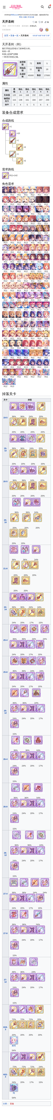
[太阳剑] (12, 140)
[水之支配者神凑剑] (38, 914)
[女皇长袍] (22, 597)
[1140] (19, 266)
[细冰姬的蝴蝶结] (16, 835)
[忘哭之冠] (31, 406)
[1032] (5, 199)
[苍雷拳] (14, 612)
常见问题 (31, 17)
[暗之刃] (14, 453)
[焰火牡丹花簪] (15, 740)
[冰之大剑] (40, 438)
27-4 (5, 894)
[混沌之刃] (39, 597)
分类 (5, 1104)
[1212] (32, 305)
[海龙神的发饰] (15, 787)
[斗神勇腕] (24, 629)
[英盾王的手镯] (34, 629)
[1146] (32, 276)
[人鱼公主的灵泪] (16, 502)
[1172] (46, 285)
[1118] (19, 257)
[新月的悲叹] (40, 1024)
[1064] (39, 218)
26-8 (5, 807)
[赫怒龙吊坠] (40, 644)
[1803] (32, 362)
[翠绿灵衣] (40, 612)
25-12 (5, 712)
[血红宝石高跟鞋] (38, 787)
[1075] (12, 238)
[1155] (46, 276)
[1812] (46, 372)
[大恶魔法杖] (31, 612)
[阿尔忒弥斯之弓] (26, 517)
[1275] (32, 353)
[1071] (39, 228)
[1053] (39, 209)
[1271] (12, 353)
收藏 (25, 17)
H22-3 (5, 1075)
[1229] (46, 314)
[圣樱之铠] (14, 549)
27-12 (5, 981)
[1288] (46, 353)
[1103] (12, 247)
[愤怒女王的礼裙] (36, 692)
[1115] (32, 247)
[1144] (46, 266)
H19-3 (5, 1028)
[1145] (19, 276)
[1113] (25, 247)
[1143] (39, 266)
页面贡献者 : (6, 30)
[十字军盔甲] (33, 453)
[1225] (25, 314)
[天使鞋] (22, 1024)
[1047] (39, 199)
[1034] (19, 199)
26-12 (5, 854)
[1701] (12, 362)
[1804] (5, 372)
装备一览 (14, 35)
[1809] (25, 372)
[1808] (19, 372)
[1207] (46, 295)
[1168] (25, 285)
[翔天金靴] (22, 962)
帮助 (20, 17)
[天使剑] (12, 154)
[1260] (12, 343)
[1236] (19, 324)
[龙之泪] (14, 421)
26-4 (5, 759)
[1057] (46, 209)
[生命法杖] (39, 1009)
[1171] (32, 285)
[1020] (19, 190)
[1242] (25, 324)
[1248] (5, 333)
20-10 (5, 521)
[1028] (25, 190)
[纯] (14, 1087)
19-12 (5, 449)
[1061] (32, 218)
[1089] (32, 238)
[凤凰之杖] (22, 421)
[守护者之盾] (23, 533)
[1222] (5, 314)
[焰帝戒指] (22, 612)
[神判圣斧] (22, 406)
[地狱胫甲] (22, 644)
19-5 (5, 417)
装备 (12, 1104)
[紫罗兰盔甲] (43, 453)
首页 (6, 35)
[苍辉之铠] (22, 438)
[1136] (5, 266)
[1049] (5, 209)
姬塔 (14, 1045)
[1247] (39, 324)
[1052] (32, 209)
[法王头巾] (31, 1024)
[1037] (32, 199)
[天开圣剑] (5, 126)
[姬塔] (14, 1040)
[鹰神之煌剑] (14, 517)
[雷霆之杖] (14, 597)
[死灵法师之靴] (32, 421)
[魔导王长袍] (38, 740)
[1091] (46, 238)
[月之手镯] (37, 517)
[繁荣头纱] (14, 962)
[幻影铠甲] (36, 502)
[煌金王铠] (24, 661)
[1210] (19, 305)
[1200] (32, 295)
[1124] (32, 257)
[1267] (25, 343)
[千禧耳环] (31, 1009)
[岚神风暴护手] (27, 740)
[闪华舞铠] (14, 914)
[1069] (25, 228)
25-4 (5, 640)
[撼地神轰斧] (14, 661)
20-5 (5, 481)
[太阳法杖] (14, 1024)
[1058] (19, 218)
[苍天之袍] (14, 533)
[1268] (46, 343)
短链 (34, 35)
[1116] (5, 257)
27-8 (5, 933)
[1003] (5, 190)
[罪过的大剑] (14, 1056)
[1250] (25, 333)
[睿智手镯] (32, 661)
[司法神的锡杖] (41, 406)
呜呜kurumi (15, 15)
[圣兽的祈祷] (14, 470)
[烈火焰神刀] (14, 692)
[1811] (39, 372)
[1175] (19, 295)
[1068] (12, 228)
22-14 (5, 608)
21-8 (5, 568)
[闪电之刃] (22, 1009)
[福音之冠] (42, 421)
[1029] (39, 190)
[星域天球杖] (14, 629)
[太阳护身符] (23, 453)
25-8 (5, 672)
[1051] (19, 209)
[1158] (5, 285)
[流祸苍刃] (31, 644)
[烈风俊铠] (14, 882)
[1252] (46, 333)
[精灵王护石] (31, 438)
